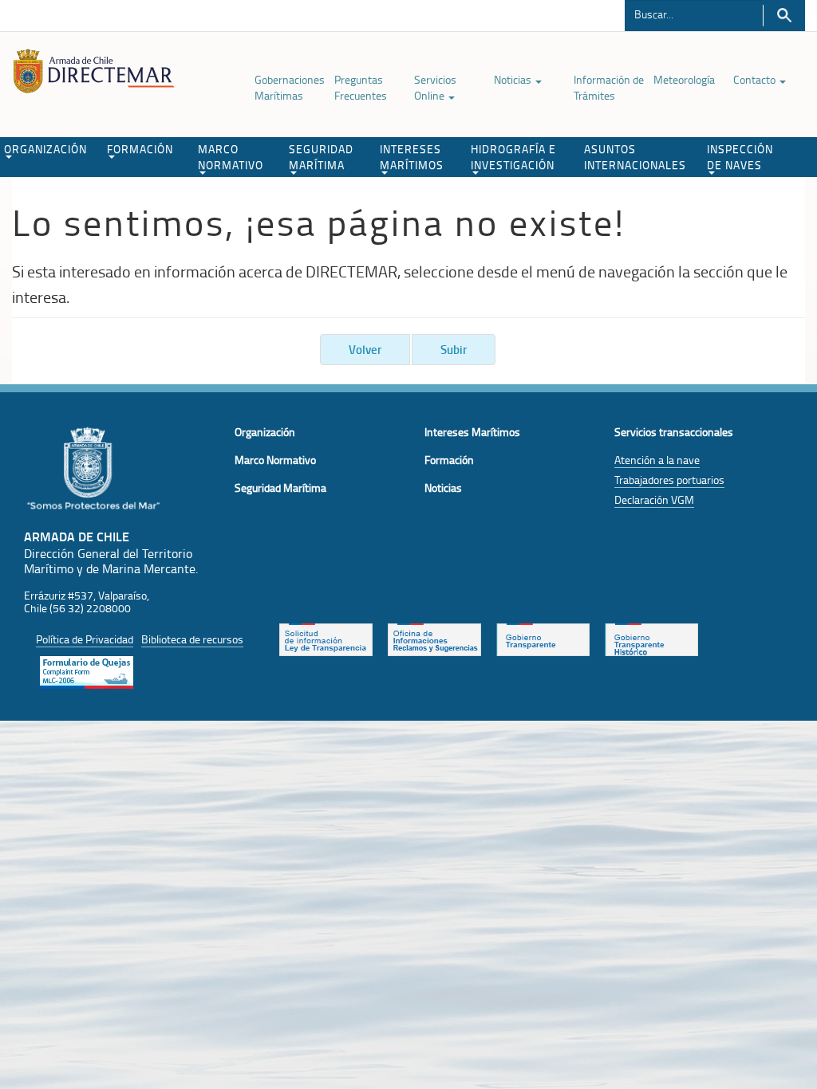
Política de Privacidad (84, 639)
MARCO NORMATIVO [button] (230, 156)
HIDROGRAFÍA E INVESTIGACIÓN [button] (513, 156)
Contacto (755, 79)
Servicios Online (435, 87)
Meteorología (684, 79)
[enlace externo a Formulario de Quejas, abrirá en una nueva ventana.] (86, 670)
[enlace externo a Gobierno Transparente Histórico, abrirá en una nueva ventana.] (651, 638)
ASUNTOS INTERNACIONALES (635, 156)
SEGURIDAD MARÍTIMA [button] (321, 156)
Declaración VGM (654, 499)
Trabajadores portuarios (669, 479)
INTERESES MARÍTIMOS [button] (412, 156)
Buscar (784, 15)
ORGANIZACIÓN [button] (45, 148)
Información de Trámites (609, 87)
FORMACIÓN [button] (140, 148)
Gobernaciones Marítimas (290, 87)
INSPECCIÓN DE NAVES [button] (740, 156)
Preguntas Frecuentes (360, 87)
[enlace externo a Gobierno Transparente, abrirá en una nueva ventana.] (543, 638)
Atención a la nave (657, 459)
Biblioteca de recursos (192, 639)
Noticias (514, 79)
